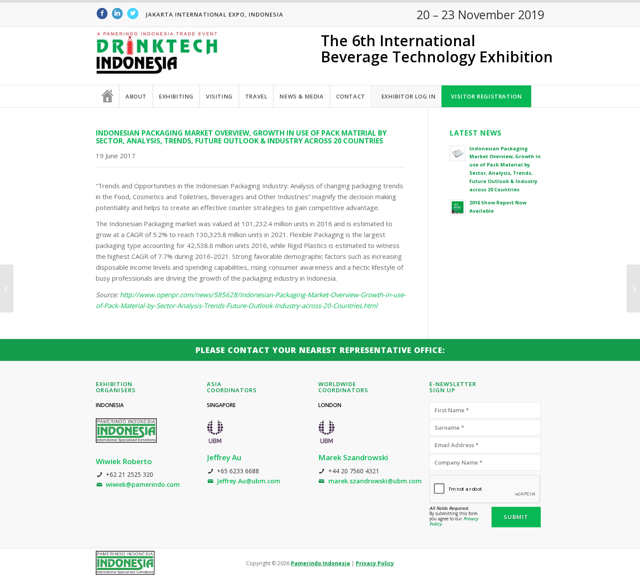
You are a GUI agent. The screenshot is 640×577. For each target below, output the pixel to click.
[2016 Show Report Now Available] (6, 288)
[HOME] (107, 96)
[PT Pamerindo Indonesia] (125, 562)
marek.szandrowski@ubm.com (375, 481)
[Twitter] (132, 13)
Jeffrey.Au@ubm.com (248, 481)
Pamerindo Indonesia (320, 563)
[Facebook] (102, 13)
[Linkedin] (117, 13)
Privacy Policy (375, 563)
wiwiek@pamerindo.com (143, 484)
